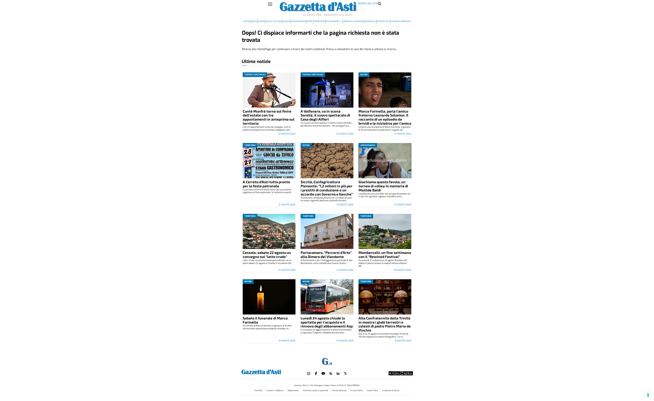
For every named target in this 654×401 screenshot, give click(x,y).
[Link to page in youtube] (323, 373)
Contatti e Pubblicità (275, 390)
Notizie (246, 21)
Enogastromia (298, 21)
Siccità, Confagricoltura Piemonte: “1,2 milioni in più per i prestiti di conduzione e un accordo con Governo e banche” (327, 188)
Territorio (319, 21)
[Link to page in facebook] (316, 373)
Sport (310, 21)
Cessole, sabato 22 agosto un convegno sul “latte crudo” (267, 254)
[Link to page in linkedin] (338, 373)
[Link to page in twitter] (345, 373)
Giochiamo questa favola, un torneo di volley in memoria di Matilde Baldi (383, 186)
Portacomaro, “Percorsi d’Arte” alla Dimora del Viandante (326, 254)
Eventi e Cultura (274, 21)
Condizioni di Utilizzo (391, 390)
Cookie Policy (372, 390)
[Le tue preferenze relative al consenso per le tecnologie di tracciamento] (648, 395)
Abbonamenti (293, 390)
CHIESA (261, 21)
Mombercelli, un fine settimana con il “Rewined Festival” (385, 254)
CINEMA (286, 21)
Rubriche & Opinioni (352, 21)
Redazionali (370, 21)
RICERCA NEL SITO (367, 3)
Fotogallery (383, 21)
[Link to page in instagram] (308, 373)
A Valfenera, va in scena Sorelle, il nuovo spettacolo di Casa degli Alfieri (325, 115)
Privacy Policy (357, 390)
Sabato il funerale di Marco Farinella (265, 320)
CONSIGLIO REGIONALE (401, 21)
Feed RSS (258, 390)
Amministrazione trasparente (316, 390)
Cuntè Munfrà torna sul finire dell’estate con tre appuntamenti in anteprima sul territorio (268, 117)
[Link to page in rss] (330, 373)
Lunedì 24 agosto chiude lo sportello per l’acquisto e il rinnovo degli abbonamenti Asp (327, 322)
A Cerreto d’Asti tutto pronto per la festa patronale (266, 184)
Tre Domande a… (334, 21)
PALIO (254, 21)
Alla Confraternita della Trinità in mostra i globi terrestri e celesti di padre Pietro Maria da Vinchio (385, 324)
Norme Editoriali (339, 390)
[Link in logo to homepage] (269, 371)
